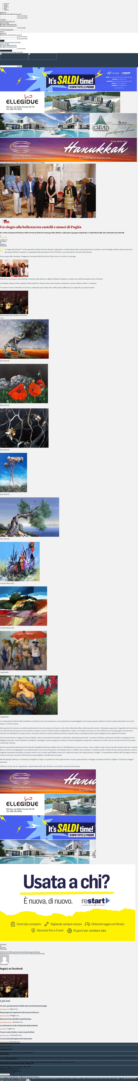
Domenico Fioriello (4, 1015)
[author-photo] (4, 963)
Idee (5, 8)
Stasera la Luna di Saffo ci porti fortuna (15, 1019)
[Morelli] (24, 358)
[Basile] (23, 670)
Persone (6, 3)
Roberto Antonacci (33, 1077)
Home (2, 163)
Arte (11, 163)
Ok (28, 1080)
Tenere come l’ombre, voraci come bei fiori (17, 1032)
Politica (6, 9)
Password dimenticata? (7, 21)
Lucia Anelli (3, 237)
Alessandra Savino (4, 1035)
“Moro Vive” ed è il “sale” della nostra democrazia (28, 953)
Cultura (6, 6)
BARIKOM (14, 1077)
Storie (6, 5)
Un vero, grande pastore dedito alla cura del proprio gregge (23, 1006)
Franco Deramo (4, 1009)
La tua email (21, 28)
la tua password (22, 18)
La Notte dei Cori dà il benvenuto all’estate (26, 952)
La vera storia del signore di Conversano (16, 1038)
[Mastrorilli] (20, 581)
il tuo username (22, 16)
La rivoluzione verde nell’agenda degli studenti (19, 1025)
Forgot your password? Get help (10, 42)
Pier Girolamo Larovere (5, 1022)
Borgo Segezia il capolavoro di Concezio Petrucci (19, 1012)
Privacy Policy (4, 23)
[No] (30, 1080)
